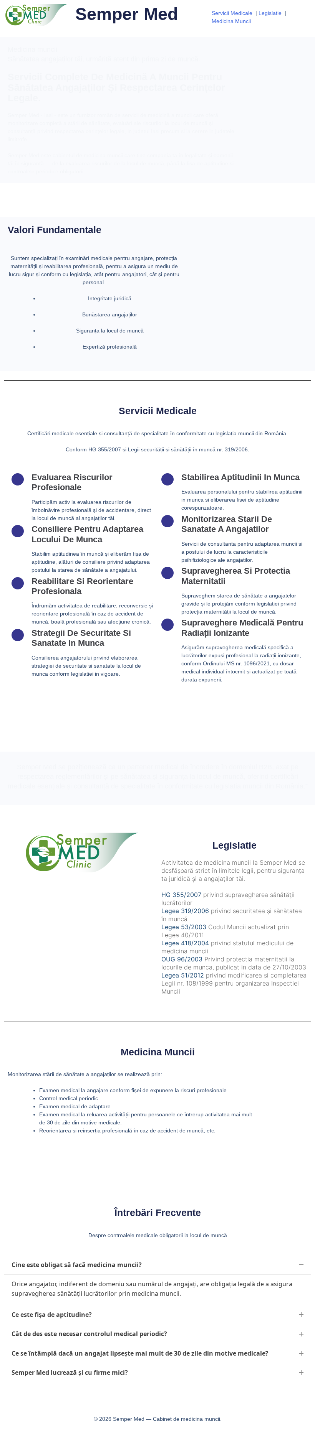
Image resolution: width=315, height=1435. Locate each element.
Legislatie (270, 13)
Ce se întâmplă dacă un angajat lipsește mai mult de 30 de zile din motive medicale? (140, 1353)
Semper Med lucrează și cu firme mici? (70, 1372)
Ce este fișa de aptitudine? (52, 1314)
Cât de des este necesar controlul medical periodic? (89, 1334)
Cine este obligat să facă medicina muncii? (77, 1265)
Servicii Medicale (232, 13)
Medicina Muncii (231, 21)
